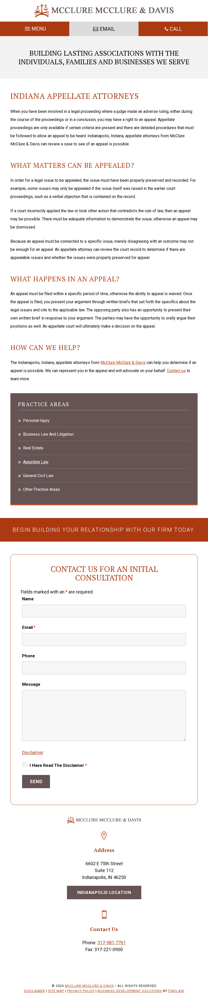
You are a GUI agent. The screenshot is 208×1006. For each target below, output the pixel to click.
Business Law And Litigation (48, 434)
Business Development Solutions (130, 991)
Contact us (176, 370)
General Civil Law (38, 475)
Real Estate (33, 448)
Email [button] (107, 29)
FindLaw (176, 991)
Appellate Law (35, 462)
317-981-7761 (111, 942)
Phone (28, 655)
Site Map (56, 991)
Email (29, 627)
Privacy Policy (81, 991)
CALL (176, 29)
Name (28, 598)
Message (31, 684)
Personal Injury (36, 420)
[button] (34, 27)
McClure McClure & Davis (89, 986)
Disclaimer (32, 752)
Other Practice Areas (41, 489)
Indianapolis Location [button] (104, 892)
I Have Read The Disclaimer (58, 765)
